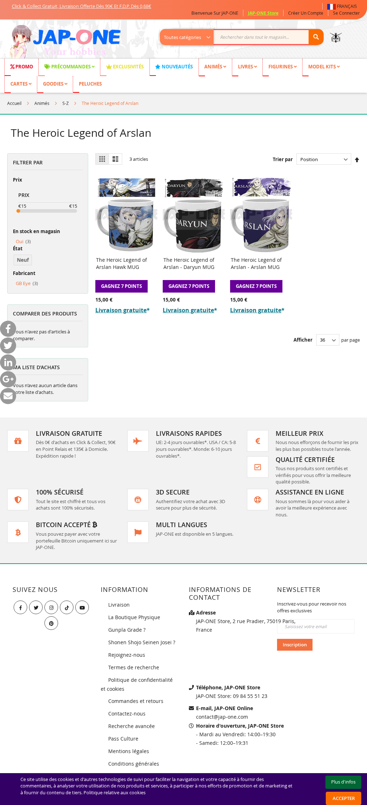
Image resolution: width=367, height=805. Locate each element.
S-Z (65, 103)
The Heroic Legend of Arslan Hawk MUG (121, 263)
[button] (343, 6)
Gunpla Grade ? (127, 629)
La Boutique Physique (134, 617)
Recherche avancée (131, 726)
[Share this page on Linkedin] (8, 362)
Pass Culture (123, 738)
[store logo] (65, 42)
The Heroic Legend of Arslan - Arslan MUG (256, 263)
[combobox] (245, 37)
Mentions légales (128, 751)
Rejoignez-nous (126, 654)
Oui (23, 241)
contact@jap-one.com (222, 716)
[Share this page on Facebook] (8, 328)
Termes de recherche (133, 667)
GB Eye (27, 283)
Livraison (119, 604)
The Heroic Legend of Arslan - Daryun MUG (188, 263)
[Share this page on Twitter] (8, 345)
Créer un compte (305, 13)
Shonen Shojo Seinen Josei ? (141, 642)
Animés (41, 103)
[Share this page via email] (8, 396)
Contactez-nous (127, 713)
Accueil (14, 103)
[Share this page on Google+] (8, 379)
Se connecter (346, 13)
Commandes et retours (135, 701)
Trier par (283, 159)
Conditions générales (133, 763)
